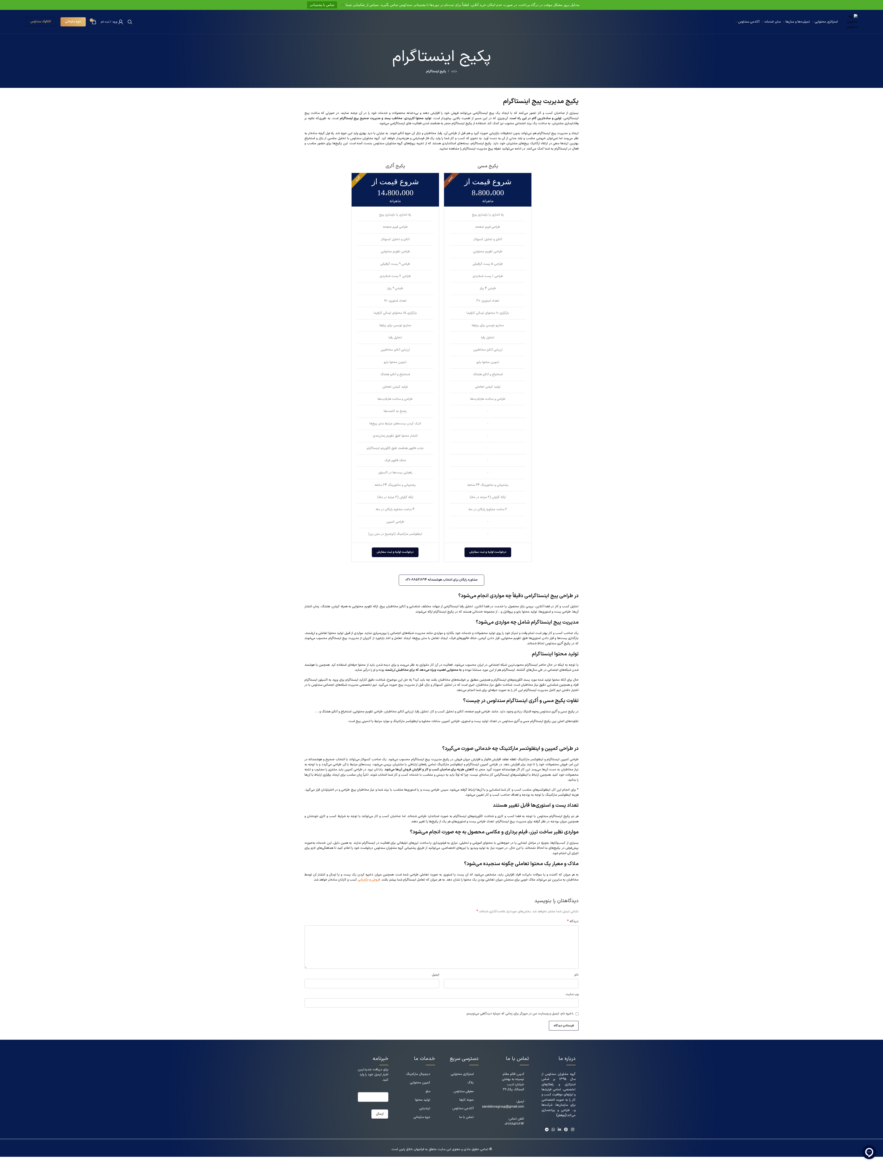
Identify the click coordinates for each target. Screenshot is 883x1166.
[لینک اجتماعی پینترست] (566, 1129)
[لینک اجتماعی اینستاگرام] (572, 1129)
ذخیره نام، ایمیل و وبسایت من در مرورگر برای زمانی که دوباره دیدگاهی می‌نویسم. (519, 1013)
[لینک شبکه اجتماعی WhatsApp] (553, 1129)
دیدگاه (573, 921)
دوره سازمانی (73, 21)
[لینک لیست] (418, 1074)
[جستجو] (130, 21)
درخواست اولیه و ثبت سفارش (487, 552)
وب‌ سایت (572, 994)
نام (576, 974)
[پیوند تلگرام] (546, 1129)
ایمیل (435, 974)
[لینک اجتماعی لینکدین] (559, 1129)
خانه (454, 71)
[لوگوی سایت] (849, 21)
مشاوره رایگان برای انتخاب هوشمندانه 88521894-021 (441, 579)
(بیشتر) (561, 1115)
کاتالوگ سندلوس (40, 21)
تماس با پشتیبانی (322, 5)
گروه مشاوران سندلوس (560, 1074)
